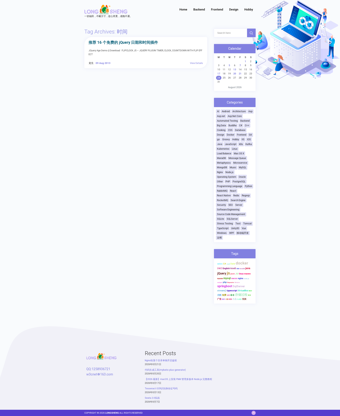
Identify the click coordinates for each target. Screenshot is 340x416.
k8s (241, 144)
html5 (233, 268)
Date (232, 263)
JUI (237, 273)
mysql (227, 278)
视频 (244, 299)
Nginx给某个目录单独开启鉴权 (161, 360)
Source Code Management (231, 214)
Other (220, 181)
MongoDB (222, 167)
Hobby (248, 9)
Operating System (226, 177)
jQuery (221, 273)
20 (234, 73)
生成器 (239, 299)
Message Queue (237, 158)
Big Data (221, 125)
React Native (224, 195)
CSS (230, 130)
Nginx (220, 172)
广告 (219, 299)
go (218, 139)
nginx (240, 278)
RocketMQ (222, 200)
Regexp (246, 195)
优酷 (219, 295)
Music (233, 167)
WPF (231, 233)
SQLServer (232, 219)
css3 (228, 264)
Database (240, 130)
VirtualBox (243, 290)
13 (234, 69)
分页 (228, 295)
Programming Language (229, 186)
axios (220, 263)
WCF (250, 291)
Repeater (230, 282)
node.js (246, 279)
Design (233, 9)
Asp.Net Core (235, 116)
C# (240, 125)
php (225, 282)
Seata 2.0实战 (152, 398)
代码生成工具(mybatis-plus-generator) (165, 370)
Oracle (242, 177)
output (219, 282)
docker (242, 263)
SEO (230, 205)
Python (248, 186)
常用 (249, 295)
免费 (224, 295)
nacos (234, 278)
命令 (232, 295)
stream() (221, 290)
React (233, 191)
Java (219, 144)
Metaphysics (224, 162)
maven (247, 273)
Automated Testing (227, 120)
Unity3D (235, 228)
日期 (227, 299)
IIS (243, 139)
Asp (250, 111)
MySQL (242, 167)
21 (240, 73)
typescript (232, 290)
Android (226, 111)
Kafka (249, 144)
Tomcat (247, 223)
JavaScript (230, 144)
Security (221, 205)
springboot (224, 286)
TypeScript (223, 228)
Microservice (240, 162)
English (226, 268)
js (228, 273)
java (247, 268)
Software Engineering (228, 209)
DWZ (219, 268)
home (183, 9)
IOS (249, 139)
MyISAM (220, 279)
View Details (196, 63)
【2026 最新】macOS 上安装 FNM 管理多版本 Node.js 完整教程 (178, 379)
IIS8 (238, 269)
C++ (247, 125)
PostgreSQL (239, 181)
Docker (230, 134)
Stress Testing (225, 223)
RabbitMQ (222, 191)
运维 (219, 237)
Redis (236, 195)
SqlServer (239, 286)
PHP (228, 181)
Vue (244, 228)
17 (218, 73)
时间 (230, 299)
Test (238, 223)
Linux (234, 149)
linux (241, 273)
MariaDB (221, 158)
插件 (223, 299)
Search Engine (238, 200)
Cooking (221, 130)
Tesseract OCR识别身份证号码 (161, 388)
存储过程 (241, 295)
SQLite (220, 219)
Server (238, 205)
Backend (199, 9)
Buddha (233, 125)
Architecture (239, 111)
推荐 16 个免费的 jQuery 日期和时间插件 (123, 42)
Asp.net (221, 116)
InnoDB (242, 269)
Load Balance (224, 153)
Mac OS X (239, 153)
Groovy (226, 139)
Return (237, 282)
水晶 (234, 299)
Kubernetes (223, 149)
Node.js (229, 172)
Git (250, 134)
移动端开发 (243, 233)
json (232, 273)
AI (218, 111)
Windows (222, 233)
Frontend (217, 9)
